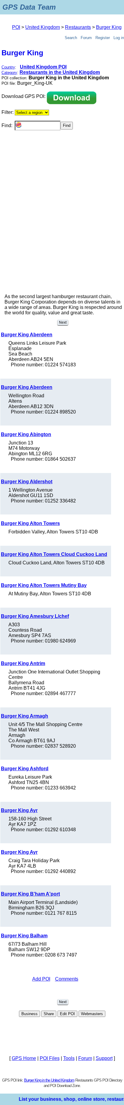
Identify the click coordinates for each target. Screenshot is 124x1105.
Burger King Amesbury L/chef (35, 616)
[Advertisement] (62, 222)
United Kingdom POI (43, 66)
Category (9, 72)
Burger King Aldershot (26, 481)
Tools (69, 1058)
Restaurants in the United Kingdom (60, 72)
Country (8, 67)
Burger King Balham (24, 935)
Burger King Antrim (23, 663)
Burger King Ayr (19, 810)
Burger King (109, 27)
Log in (118, 37)
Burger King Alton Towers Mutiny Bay (44, 585)
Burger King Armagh (24, 716)
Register (102, 37)
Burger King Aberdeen (26, 334)
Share (49, 1014)
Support (104, 1058)
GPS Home (24, 1058)
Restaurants (78, 27)
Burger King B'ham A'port (30, 893)
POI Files (50, 1058)
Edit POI (67, 1014)
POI (16, 27)
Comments (66, 978)
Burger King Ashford (24, 768)
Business (29, 1014)
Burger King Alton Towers (30, 523)
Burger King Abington (26, 434)
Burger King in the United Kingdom (49, 1080)
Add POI (41, 978)
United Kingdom (42, 27)
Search (71, 37)
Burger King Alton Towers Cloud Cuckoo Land (54, 554)
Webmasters (92, 1014)
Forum (86, 37)
